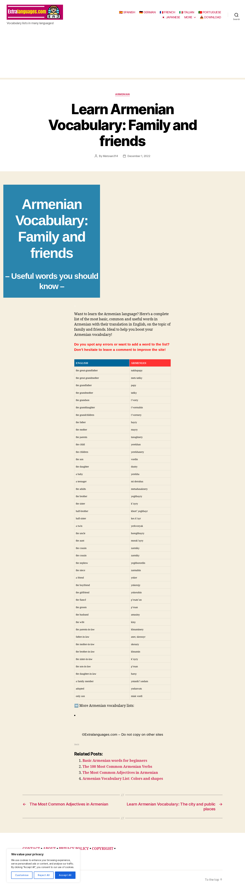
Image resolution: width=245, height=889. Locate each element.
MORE (188, 17)
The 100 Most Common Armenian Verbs (117, 766)
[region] (43, 865)
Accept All (65, 875)
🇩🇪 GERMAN (147, 12)
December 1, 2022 (139, 156)
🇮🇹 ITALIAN (186, 12)
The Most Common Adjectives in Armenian (120, 772)
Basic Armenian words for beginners (114, 760)
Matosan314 (110, 156)
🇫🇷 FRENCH (167, 12)
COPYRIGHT (102, 848)
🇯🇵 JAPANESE (171, 17)
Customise (21, 875)
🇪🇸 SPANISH (127, 12)
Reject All (44, 875)
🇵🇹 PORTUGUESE (209, 12)
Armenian (122, 94)
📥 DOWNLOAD (210, 17)
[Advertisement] (122, 54)
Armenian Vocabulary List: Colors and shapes (122, 778)
